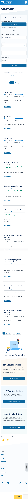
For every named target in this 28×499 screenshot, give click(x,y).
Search (15, 65)
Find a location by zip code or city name (10, 34)
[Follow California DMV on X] (8, 483)
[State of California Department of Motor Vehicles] (8, 2)
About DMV (3, 454)
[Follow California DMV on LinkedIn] (25, 483)
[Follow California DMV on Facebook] (2, 483)
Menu (26, 3)
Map (16, 82)
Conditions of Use (4, 465)
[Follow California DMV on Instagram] (20, 483)
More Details (7, 106)
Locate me (15, 24)
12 (14, 333)
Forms (2, 475)
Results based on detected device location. (9, 27)
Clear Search (13, 75)
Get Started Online (14, 378)
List (11, 82)
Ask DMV (18, 496)
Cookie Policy (3, 461)
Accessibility (3, 472)
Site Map (2, 468)
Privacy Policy (4, 458)
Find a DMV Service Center (14, 401)
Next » (18, 333)
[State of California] (3, 2)
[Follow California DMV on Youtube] (14, 483)
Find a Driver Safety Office (14, 427)
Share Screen (3, 479)
